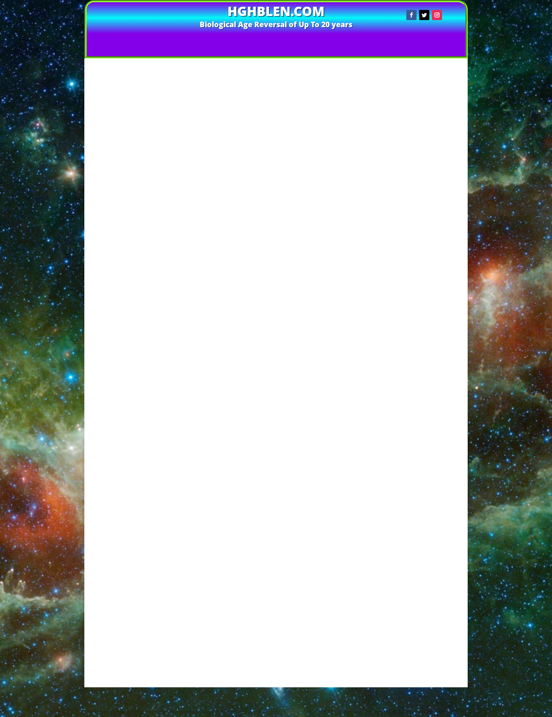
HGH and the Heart (425, 367)
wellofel (175, 174)
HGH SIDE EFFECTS (425, 621)
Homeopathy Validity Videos (425, 404)
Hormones (268, 174)
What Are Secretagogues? (425, 417)
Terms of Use (293, 699)
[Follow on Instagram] (437, 15)
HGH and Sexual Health (425, 355)
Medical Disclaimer (433, 690)
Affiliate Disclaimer (138, 690)
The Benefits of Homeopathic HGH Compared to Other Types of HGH (425, 205)
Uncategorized (422, 295)
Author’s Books (282, 39)
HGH (251, 174)
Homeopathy (422, 277)
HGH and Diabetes (425, 343)
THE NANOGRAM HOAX (425, 640)
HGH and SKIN (425, 361)
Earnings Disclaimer (386, 690)
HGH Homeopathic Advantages (425, 524)
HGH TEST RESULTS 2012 (425, 392)
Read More (235, 207)
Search (449, 71)
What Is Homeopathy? (425, 423)
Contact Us (348, 39)
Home (185, 39)
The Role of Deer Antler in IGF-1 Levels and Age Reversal (295, 52)
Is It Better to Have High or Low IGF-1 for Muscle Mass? (425, 115)
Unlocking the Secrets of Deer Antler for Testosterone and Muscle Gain (425, 148)
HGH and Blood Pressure (425, 331)
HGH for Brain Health (422, 271)
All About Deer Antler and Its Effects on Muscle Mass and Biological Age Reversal (425, 177)
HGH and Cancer (425, 337)
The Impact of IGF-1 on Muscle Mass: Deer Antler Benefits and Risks (425, 192)
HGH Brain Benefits (425, 380)
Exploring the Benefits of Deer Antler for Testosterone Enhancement (425, 163)
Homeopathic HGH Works (425, 398)
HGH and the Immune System (425, 374)
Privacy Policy (259, 699)
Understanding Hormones (425, 543)
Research (425, 410)
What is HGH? (425, 555)
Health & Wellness (421, 252)
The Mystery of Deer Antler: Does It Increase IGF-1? (425, 136)
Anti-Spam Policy (221, 690)
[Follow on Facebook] (411, 15)
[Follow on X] (424, 15)
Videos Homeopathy (227, 39)
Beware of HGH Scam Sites (425, 603)
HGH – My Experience (425, 325)
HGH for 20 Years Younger (425, 386)
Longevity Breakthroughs (422, 289)
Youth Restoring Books (425, 429)
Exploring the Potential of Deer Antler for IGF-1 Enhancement (425, 125)
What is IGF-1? (425, 567)
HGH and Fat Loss (425, 349)
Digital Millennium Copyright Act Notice (316, 690)
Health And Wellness (422, 259)
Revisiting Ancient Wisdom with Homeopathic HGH (425, 215)
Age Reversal (233, 174)
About (318, 39)
